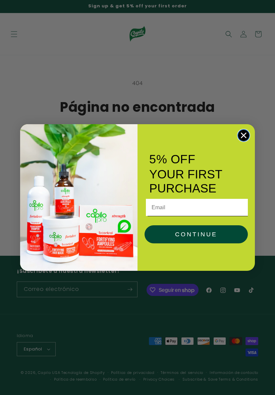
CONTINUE (196, 234)
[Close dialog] (244, 135)
